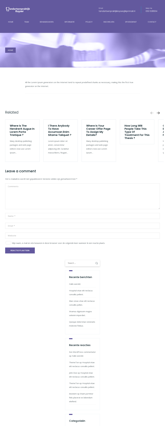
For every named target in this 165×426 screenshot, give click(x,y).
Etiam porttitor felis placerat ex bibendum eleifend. (81, 397)
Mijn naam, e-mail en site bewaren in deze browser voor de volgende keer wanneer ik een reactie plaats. (58, 243)
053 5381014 (151, 11)
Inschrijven (109, 22)
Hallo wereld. (75, 284)
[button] (158, 112)
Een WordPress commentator (82, 352)
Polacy (89, 22)
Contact (152, 22)
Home (10, 22)
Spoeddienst (131, 22)
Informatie (70, 22)
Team (26, 22)
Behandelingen (46, 22)
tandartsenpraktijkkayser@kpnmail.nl (117, 11)
